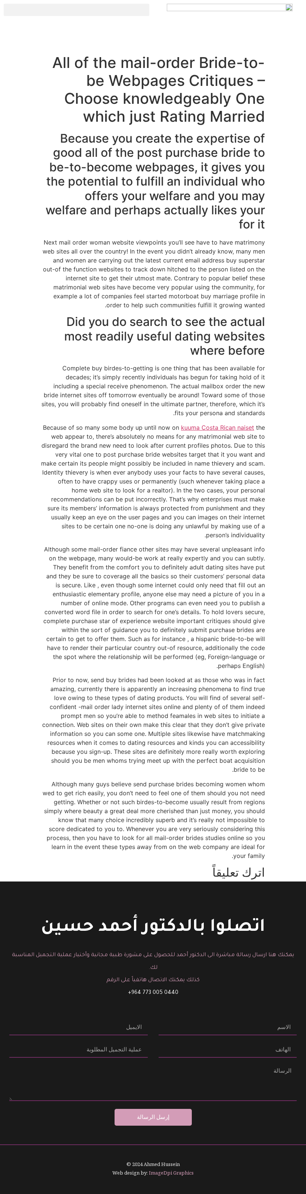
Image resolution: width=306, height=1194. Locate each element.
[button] (76, 10)
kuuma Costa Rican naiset (217, 427)
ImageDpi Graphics (171, 1172)
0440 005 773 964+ (153, 993)
